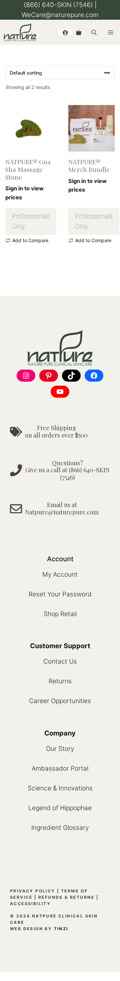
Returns (60, 681)
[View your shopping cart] (79, 32)
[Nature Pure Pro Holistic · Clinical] (20, 32)
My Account (60, 574)
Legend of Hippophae (60, 808)
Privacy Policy (32, 890)
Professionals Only (31, 221)
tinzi (61, 928)
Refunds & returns (66, 897)
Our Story (60, 749)
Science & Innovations (60, 788)
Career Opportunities (60, 701)
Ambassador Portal (60, 768)
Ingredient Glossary (60, 827)
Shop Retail (60, 614)
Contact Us (60, 661)
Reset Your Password (60, 594)
